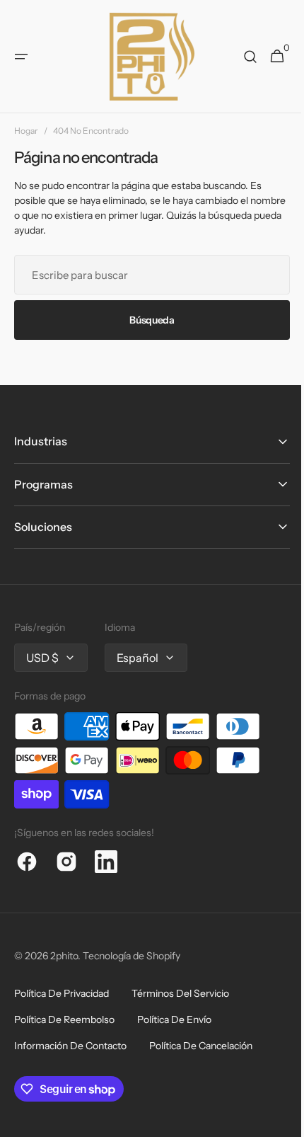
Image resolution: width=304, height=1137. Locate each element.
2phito (64, 955)
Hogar (26, 130)
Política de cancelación (200, 1045)
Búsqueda (147, 320)
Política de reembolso (64, 1019)
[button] (21, 56)
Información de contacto (70, 1045)
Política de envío (174, 1019)
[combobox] (146, 275)
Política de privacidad (61, 993)
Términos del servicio (180, 993)
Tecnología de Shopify (131, 955)
